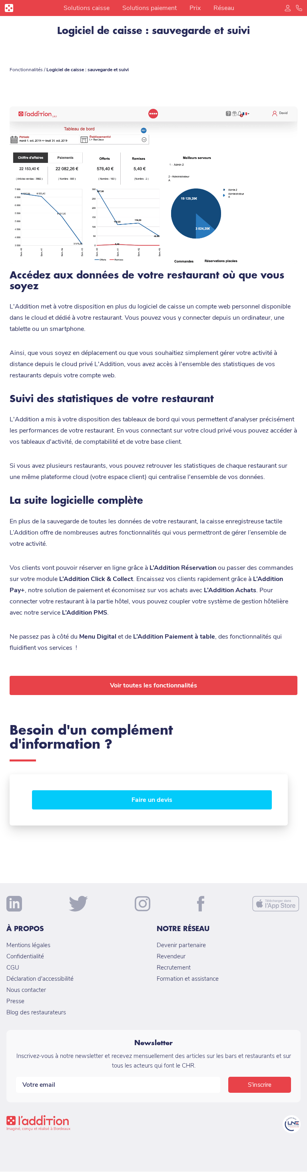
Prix (195, 8)
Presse (15, 1001)
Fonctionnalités (27, 69)
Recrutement (174, 968)
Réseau (223, 8)
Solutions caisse (87, 8)
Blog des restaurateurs (36, 1012)
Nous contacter (26, 990)
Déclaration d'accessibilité (40, 979)
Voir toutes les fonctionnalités (153, 685)
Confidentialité (25, 956)
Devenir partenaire (181, 945)
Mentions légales (28, 945)
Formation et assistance (188, 979)
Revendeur (171, 956)
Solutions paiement (149, 8)
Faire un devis (152, 799)
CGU (12, 968)
